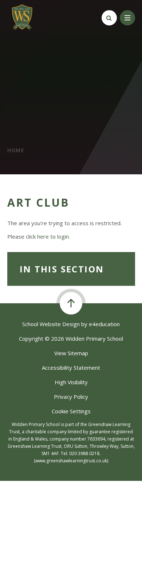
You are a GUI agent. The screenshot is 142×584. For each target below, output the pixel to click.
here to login (53, 236)
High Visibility (71, 382)
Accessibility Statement (71, 367)
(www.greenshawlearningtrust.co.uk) (71, 461)
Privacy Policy (71, 396)
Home (16, 150)
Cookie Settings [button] (71, 411)
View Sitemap (71, 353)
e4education (104, 324)
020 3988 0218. (84, 453)
